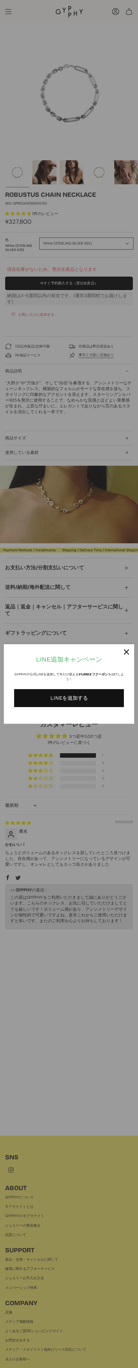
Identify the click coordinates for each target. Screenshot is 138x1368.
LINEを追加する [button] (69, 698)
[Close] (126, 652)
